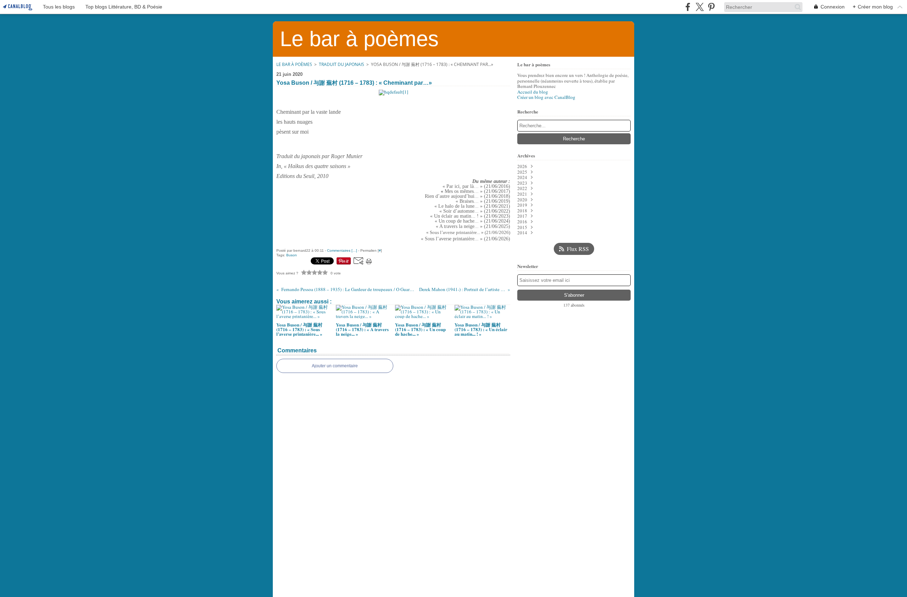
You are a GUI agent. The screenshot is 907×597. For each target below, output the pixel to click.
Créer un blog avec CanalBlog (546, 97)
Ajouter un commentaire (335, 365)
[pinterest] (711, 7)
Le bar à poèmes (294, 64)
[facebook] (687, 7)
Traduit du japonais (341, 64)
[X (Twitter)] (699, 7)
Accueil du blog (532, 92)
